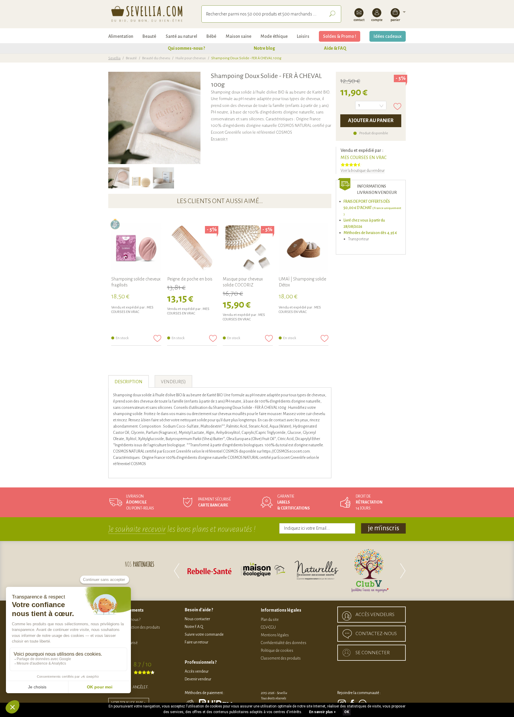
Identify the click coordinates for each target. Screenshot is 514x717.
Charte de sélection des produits (134, 627)
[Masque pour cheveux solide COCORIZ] (248, 248)
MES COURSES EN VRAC (363, 157)
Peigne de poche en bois (189, 279)
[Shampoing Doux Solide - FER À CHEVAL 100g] (119, 178)
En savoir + (219, 139)
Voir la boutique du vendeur (363, 171)
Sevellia (114, 58)
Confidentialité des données (283, 643)
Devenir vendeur (198, 679)
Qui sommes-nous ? (186, 48)
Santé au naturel (181, 36)
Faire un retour (196, 642)
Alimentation (120, 36)
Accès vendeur (197, 671)
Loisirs (303, 36)
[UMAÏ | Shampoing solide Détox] (304, 248)
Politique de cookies (277, 651)
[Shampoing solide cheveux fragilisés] (136, 248)
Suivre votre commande (204, 634)
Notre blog (264, 48)
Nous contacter (197, 619)
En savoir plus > (322, 712)
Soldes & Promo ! (339, 36)
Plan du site (270, 620)
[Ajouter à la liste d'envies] (397, 106)
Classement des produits (281, 658)
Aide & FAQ (335, 48)
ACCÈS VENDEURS (374, 614)
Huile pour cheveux (190, 58)
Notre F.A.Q (194, 627)
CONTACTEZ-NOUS (376, 633)
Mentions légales (275, 635)
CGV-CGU (268, 627)
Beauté (149, 36)
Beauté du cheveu (156, 58)
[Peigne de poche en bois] (192, 248)
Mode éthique (274, 36)
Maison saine (238, 36)
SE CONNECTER (372, 652)
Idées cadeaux (388, 36)
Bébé (211, 36)
